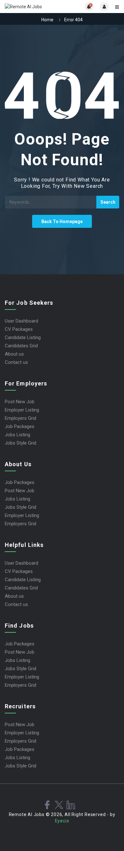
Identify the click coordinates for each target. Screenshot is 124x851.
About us (14, 354)
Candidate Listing (23, 337)
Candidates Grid (21, 346)
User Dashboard (21, 321)
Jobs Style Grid (20, 443)
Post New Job (19, 402)
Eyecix (62, 820)
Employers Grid (20, 418)
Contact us (16, 362)
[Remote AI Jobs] (33, 6)
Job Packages (19, 426)
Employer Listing (22, 410)
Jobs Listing (17, 435)
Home (47, 19)
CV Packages (19, 329)
